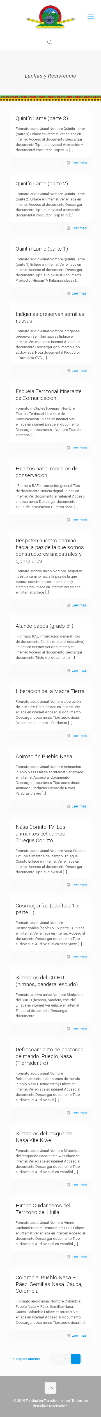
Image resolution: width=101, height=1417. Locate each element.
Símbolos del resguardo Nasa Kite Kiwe (44, 1136)
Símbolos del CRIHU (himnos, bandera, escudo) (47, 981)
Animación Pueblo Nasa (44, 756)
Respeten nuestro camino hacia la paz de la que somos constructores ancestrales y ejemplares (50, 550)
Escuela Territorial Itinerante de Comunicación (49, 394)
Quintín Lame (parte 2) (42, 183)
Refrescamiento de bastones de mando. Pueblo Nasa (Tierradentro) (49, 1056)
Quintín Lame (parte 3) (42, 118)
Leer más (79, 163)
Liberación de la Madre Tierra (50, 691)
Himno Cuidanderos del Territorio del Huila (43, 1208)
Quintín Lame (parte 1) (42, 249)
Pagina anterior (28, 1359)
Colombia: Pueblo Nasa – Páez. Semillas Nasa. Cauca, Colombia (49, 1284)
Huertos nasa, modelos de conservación (47, 471)
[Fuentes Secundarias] (50, 17)
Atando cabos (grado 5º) (44, 626)
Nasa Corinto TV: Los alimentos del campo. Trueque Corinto (41, 834)
